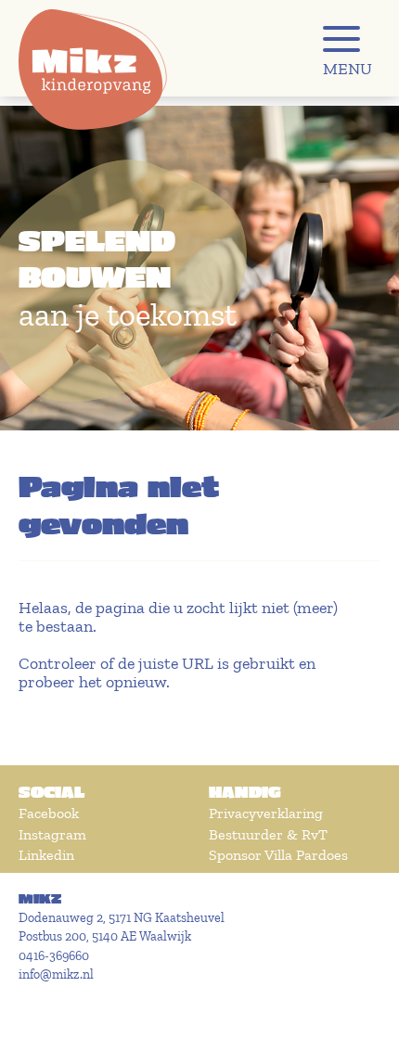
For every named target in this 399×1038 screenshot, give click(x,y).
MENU (347, 68)
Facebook (49, 813)
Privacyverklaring (266, 813)
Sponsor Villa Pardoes (278, 855)
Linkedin (46, 855)
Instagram (52, 834)
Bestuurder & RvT (268, 834)
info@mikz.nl (56, 974)
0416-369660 (54, 956)
